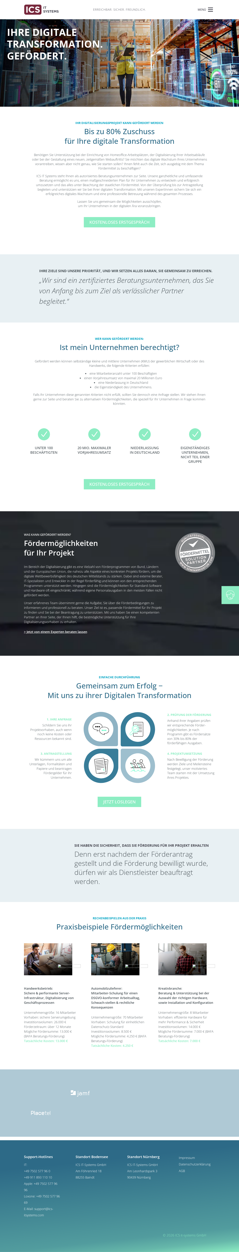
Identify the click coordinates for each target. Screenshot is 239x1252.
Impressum (187, 1158)
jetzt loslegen (119, 802)
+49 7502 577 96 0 (37, 1171)
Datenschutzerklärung (194, 1164)
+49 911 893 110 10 (38, 1177)
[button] (202, 9)
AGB (182, 1171)
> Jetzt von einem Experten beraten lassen (55, 632)
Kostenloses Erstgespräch (119, 222)
